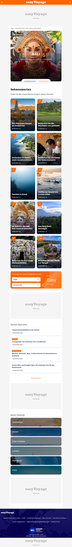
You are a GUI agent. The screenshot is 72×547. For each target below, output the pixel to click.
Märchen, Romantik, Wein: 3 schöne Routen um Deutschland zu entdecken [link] (34, 355)
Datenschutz (55, 522)
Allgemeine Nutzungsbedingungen (38, 522)
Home (12, 28)
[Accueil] (36, 2)
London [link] (15, 451)
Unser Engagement (18, 522)
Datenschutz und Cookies (12, 518)
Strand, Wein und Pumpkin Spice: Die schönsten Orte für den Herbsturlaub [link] (33, 366)
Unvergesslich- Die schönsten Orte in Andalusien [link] (29, 342)
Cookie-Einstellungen (34, 518)
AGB (23, 518)
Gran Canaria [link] (18, 441)
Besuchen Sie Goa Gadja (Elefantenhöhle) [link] (22, 261)
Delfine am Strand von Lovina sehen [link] (48, 193)
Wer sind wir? (47, 518)
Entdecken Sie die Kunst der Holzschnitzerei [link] (49, 158)
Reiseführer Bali (20, 28)
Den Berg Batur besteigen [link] (45, 227)
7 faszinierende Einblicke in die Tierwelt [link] (25, 330)
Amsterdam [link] (17, 422)
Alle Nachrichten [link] (36, 378)
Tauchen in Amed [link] (19, 194)
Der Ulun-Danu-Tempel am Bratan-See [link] (22, 124)
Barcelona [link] (17, 460)
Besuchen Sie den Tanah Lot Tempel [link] (48, 261)
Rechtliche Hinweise (60, 518)
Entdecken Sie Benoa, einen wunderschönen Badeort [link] (22, 159)
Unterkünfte (26, 285)
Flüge (26, 279)
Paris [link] (14, 470)
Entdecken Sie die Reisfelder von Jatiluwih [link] (49, 124)
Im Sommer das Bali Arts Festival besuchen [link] (22, 227)
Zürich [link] (15, 432)
